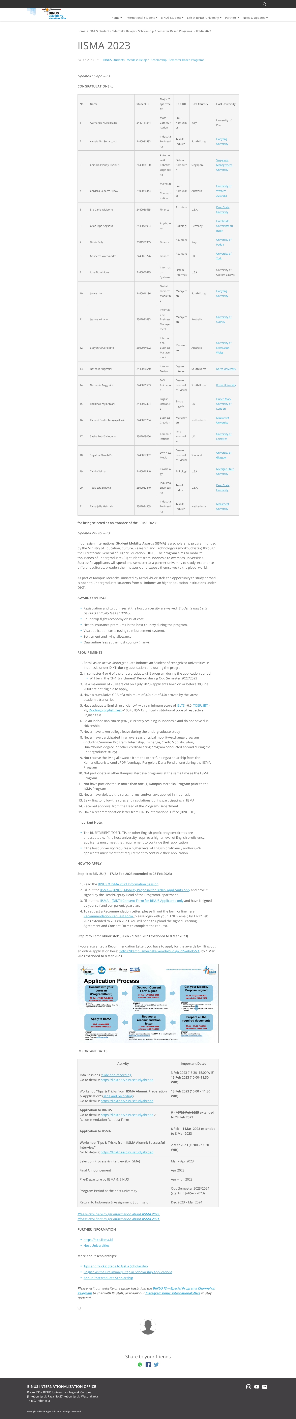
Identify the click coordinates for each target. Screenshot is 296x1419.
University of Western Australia (223, 190)
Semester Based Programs (174, 31)
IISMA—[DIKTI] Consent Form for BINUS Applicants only (141, 900)
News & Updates (254, 18)
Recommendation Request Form (109, 916)
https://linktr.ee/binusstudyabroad (127, 1101)
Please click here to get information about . (119, 1219)
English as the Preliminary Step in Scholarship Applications (128, 1272)
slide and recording (116, 1075)
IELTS (181, 705)
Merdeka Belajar (124, 31)
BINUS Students (100, 31)
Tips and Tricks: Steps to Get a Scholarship (116, 1266)
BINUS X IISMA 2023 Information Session (128, 884)
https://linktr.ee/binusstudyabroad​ (127, 1080)
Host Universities (97, 1245)
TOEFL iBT (200, 705)
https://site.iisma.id (98, 1239)
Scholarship (146, 31)
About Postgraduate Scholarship (108, 1278)
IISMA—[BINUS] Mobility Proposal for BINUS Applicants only (145, 890)
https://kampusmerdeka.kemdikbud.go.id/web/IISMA (160, 951)
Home (115, 18)
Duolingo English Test (105, 710)
